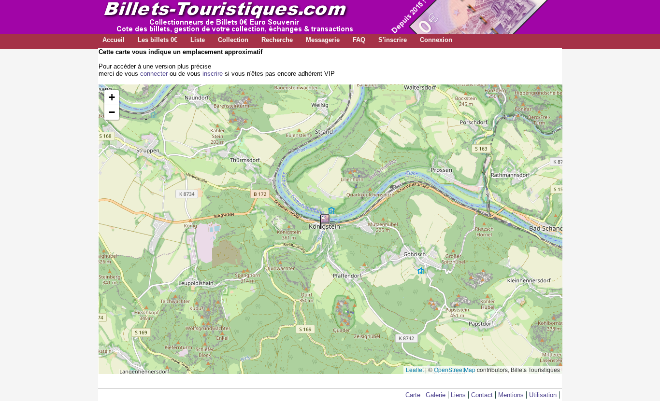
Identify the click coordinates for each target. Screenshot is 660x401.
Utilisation (543, 395)
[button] (325, 221)
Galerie (435, 395)
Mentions (511, 395)
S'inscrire (392, 39)
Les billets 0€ (157, 39)
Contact (482, 395)
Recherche (277, 39)
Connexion (436, 39)
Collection (233, 39)
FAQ (359, 39)
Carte (412, 395)
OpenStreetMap (454, 369)
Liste (197, 39)
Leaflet (415, 369)
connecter (154, 73)
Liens (458, 395)
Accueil (113, 39)
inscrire (212, 73)
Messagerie (323, 39)
